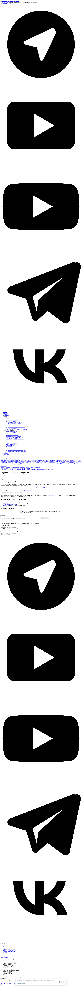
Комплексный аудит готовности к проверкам (15, 437)
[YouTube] (41, 246)
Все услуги (8, 447)
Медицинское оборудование (12, 443)
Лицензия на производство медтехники (14, 424)
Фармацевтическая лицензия (12, 420)
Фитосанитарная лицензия (11, 428)
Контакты (10, 3)
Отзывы (5, 414)
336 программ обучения (25, 490)
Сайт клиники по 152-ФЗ (11, 438)
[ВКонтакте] (41, 408)
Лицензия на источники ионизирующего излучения (17, 425)
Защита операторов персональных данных (15, 439)
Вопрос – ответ (6, 504)
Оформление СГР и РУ (11, 442)
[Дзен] (41, 84)
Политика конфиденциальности (32, 976)
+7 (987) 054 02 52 (4, 2)
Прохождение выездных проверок (13, 436)
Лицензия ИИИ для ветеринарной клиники (15, 427)
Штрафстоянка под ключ (11, 444)
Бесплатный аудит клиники (12, 435)
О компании (5, 413)
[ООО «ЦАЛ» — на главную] (10, 1)
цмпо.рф (14, 487)
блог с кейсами (14, 504)
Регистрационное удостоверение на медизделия (16, 429)
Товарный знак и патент (11, 440)
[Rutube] (41, 165)
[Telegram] (41, 327)
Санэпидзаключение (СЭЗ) (11, 431)
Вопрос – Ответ (6, 454)
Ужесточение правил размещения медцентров (16, 451)
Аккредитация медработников (12, 433)
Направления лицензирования (9, 501)
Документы (5, 453)
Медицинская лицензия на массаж (13, 423)
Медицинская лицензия (11, 417)
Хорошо (62, 982)
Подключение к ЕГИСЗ (11, 432)
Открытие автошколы (10, 445)
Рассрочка (5, 452)
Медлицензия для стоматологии (13, 422)
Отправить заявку (44, 518)
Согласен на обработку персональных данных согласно (21, 518)
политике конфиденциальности (33, 518)
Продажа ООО (9, 446)
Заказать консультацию (6, 458)
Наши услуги (6, 415)
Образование (6, 448)
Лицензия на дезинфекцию (11, 421)
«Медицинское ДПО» (40, 487)
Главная (5, 412)
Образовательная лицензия (11, 419)
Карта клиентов (4, 3)
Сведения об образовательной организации (15, 450)
